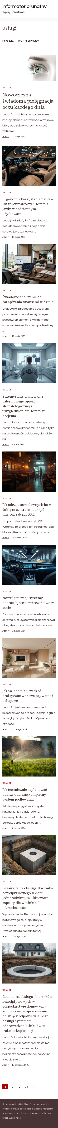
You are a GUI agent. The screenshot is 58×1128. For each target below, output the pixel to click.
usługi (6, 87)
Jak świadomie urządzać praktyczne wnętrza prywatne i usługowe (27, 696)
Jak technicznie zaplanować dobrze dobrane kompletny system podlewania (24, 794)
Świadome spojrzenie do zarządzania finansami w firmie (27, 299)
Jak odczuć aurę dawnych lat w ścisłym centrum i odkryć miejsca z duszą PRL (27, 509)
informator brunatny (24, 6)
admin (5, 136)
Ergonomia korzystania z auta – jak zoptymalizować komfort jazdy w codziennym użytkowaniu (27, 206)
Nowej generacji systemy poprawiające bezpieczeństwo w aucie (28, 602)
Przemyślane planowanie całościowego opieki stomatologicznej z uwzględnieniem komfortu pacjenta (23, 406)
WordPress (15, 1118)
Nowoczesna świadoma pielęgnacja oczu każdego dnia (27, 100)
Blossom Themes (29, 1113)
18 (27, 1087)
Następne (33, 1086)
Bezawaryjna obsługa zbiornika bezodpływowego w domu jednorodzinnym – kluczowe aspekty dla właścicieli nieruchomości (27, 898)
